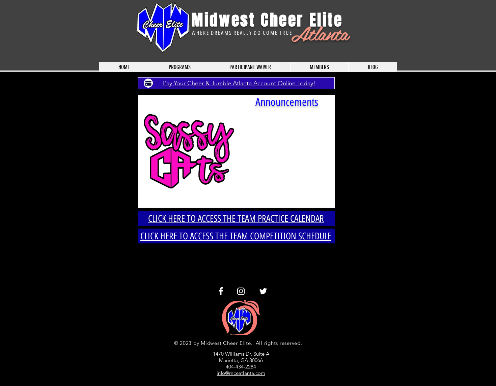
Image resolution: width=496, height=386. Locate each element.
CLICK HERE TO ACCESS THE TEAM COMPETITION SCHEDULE (235, 236)
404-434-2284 (241, 366)
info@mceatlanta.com (241, 373)
